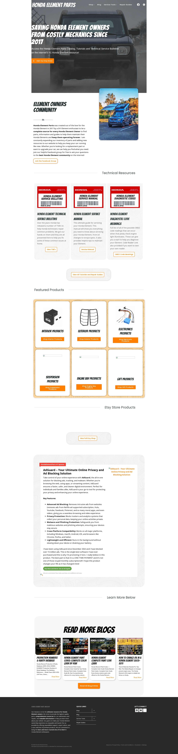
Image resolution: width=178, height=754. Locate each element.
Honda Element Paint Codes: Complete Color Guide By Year (75, 660)
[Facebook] (138, 4)
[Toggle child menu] (94, 711)
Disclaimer (138, 745)
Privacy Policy (116, 745)
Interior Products (52, 331)
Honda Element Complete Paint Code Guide (101, 660)
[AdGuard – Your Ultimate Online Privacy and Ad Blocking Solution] (122, 475)
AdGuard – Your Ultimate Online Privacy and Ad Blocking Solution (73, 471)
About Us (108, 745)
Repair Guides (126, 5)
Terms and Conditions (127, 745)
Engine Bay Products (89, 378)
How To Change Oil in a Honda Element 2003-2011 (130, 660)
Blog (99, 5)
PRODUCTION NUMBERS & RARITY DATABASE (47, 659)
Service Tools (80, 718)
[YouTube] (141, 710)
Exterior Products (89, 331)
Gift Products (125, 379)
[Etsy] (144, 4)
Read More (55, 677)
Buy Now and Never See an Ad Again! (57, 568)
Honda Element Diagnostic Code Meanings (119, 218)
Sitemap (144, 745)
